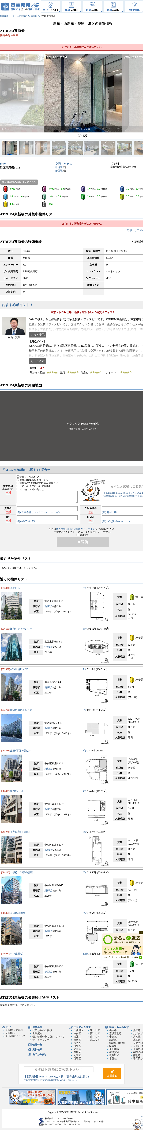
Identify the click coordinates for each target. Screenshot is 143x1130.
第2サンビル (17, 791)
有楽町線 (138, 1046)
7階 (84, 669)
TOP (8, 1027)
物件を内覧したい (29, 477)
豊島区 (77, 1052)
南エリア (95, 1036)
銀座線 (137, 1030)
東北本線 (114, 1049)
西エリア (95, 1033)
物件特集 (37, 1044)
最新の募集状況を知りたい (34, 480)
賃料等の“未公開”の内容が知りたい (38, 483)
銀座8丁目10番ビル (20, 750)
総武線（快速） (117, 1043)
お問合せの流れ (14, 1030)
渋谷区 (77, 1043)
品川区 (77, 1049)
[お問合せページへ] (112, 1078)
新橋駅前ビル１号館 (21, 710)
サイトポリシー (41, 1039)
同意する (84, 535)
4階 (84, 791)
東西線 (137, 1039)
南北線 (137, 1055)
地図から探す (39, 1054)
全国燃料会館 (17, 913)
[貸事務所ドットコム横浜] (32, 1104)
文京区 (77, 1055)
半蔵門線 (138, 1049)
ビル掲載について (15, 1036)
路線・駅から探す (119, 1027)
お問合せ (11, 1033)
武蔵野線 (114, 1055)
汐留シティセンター (21, 628)
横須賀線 (114, 1052)
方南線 (137, 1036)
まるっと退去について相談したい (37, 486)
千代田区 (78, 1030)
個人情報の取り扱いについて (48, 1036)
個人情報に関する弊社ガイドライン (75, 529)
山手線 (113, 1030)
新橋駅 (34, 16)
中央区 (77, 1033)
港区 (76, 1036)
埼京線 (113, 1046)
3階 (84, 750)
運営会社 (37, 1027)
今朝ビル (15, 588)
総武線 (113, 1039)
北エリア (95, 1039)
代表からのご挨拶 (42, 1030)
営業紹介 (37, 1033)
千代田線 (138, 1058)
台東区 (77, 1046)
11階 (85, 953)
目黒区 (77, 1058)
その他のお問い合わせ (31, 489)
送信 (84, 542)
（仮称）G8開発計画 (21, 872)
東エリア (95, 1030)
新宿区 (77, 1039)
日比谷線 (138, 1043)
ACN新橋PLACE (19, 669)
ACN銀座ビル (17, 953)
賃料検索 (37, 1049)
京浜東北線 (115, 1033)
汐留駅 (59, 170)
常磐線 (113, 1058)
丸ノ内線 (138, 1033)
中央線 (113, 1036)
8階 (84, 588)
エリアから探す (82, 1027)
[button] (4, 93)
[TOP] (20, 6)
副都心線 (138, 1052)
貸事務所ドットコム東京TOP (13, 16)
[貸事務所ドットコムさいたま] (81, 1104)
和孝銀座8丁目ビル (20, 831)
